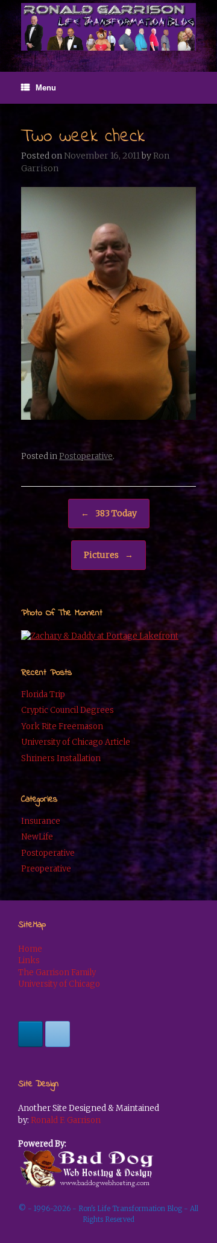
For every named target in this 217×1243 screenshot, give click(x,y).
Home (30, 949)
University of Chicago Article (75, 742)
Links (29, 960)
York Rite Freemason (62, 726)
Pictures (108, 554)
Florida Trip (43, 694)
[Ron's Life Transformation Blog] (108, 27)
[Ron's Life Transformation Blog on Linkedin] (30, 1034)
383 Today (109, 513)
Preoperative (46, 869)
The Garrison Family (57, 972)
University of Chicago (59, 984)
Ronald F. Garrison (66, 1120)
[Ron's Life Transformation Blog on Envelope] (57, 1034)
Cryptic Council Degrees (67, 710)
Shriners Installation (61, 758)
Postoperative (86, 456)
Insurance (40, 821)
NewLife (37, 837)
